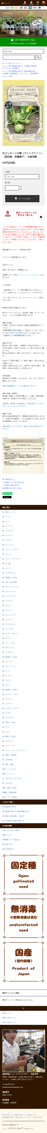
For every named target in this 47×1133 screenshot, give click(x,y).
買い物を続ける (7, 479)
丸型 (10, 76)
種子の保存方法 (7, 849)
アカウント (24, 4)
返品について (32, 1115)
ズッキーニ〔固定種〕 (12, 68)
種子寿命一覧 (7, 844)
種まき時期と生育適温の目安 (17, 333)
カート (43, 3)
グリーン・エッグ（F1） (29, 275)
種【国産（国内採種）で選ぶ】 (13, 816)
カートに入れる (24, 198)
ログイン (37, 4)
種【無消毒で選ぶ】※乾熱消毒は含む (22, 71)
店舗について (7, 835)
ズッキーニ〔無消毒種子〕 (30, 73)
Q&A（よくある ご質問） (11, 830)
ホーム (4, 63)
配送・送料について (21, 1115)
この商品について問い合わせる (13, 482)
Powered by (5, 1128)
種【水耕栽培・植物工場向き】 (13, 821)
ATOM (39, 1117)
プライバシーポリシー (26, 1117)
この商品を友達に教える (11, 485)
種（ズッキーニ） (15, 63)
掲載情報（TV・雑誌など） (12, 840)
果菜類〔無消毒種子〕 (12, 73)
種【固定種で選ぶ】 (16, 66)
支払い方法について (8, 1115)
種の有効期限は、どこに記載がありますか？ (20, 386)
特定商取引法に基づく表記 (11, 488)
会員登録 (31, 4)
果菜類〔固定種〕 (31, 66)
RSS (35, 1117)
